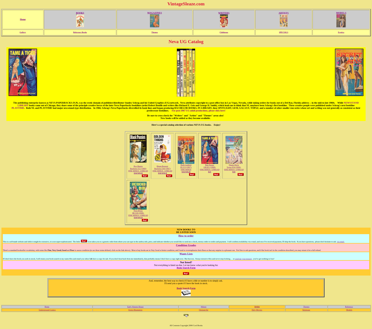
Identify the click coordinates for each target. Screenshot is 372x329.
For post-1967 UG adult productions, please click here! (198, 110)
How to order (186, 235)
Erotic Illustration (135, 310)
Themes (306, 307)
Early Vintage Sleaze (135, 307)
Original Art (203, 310)
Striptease (306, 310)
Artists (257, 307)
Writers (203, 307)
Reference (349, 307)
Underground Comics (47, 310)
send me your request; (243, 259)
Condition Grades (186, 245)
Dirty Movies (257, 310)
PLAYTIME (18, 108)
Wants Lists (186, 253)
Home (47, 307)
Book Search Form (186, 268)
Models (349, 310)
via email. (341, 242)
